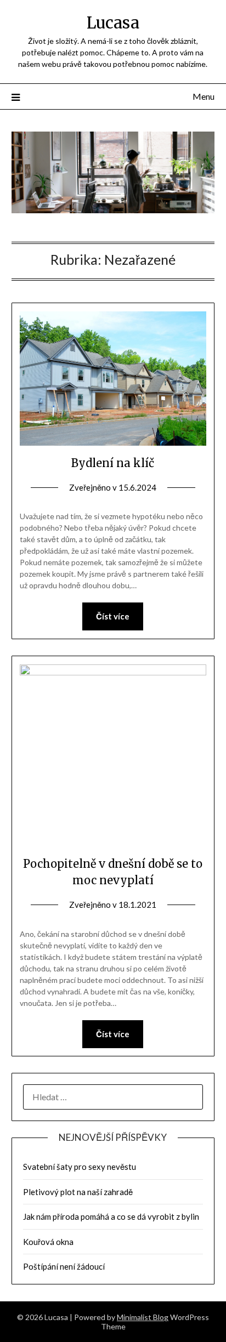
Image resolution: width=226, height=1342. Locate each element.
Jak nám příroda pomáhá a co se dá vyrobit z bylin (111, 1216)
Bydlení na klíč (112, 463)
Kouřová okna (48, 1242)
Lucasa (113, 23)
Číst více (112, 616)
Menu (203, 96)
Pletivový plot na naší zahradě (78, 1192)
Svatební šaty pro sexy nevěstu (79, 1167)
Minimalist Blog (142, 1317)
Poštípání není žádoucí (64, 1266)
